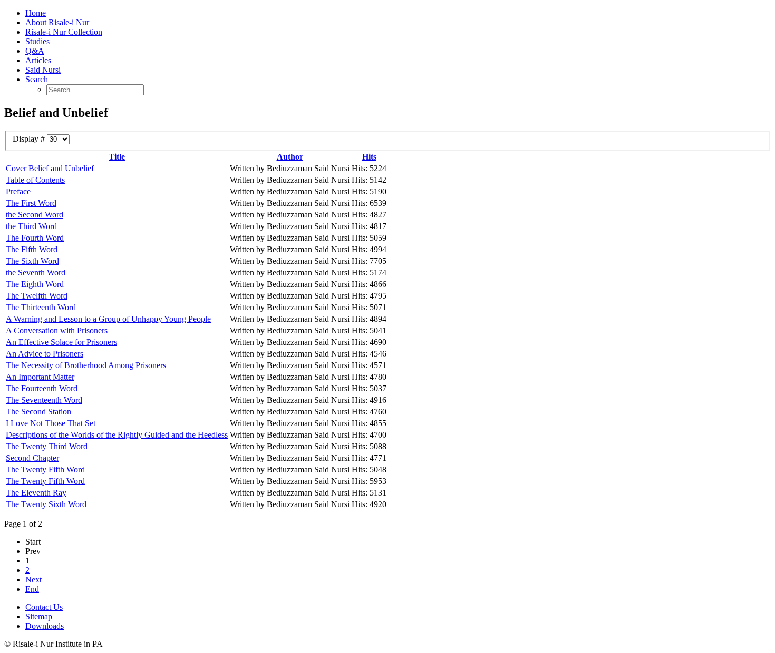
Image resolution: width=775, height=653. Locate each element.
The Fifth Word (31, 249)
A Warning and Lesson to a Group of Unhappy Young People (108, 318)
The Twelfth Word (36, 295)
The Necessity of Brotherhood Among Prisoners (86, 365)
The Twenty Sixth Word (46, 504)
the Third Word (31, 226)
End (32, 589)
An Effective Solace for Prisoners (61, 342)
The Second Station (38, 411)
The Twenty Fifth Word (45, 469)
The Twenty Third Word (47, 446)
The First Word (31, 203)
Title (117, 156)
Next (33, 579)
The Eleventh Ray (36, 492)
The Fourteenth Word (42, 388)
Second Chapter (32, 457)
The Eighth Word (35, 284)
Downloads (44, 625)
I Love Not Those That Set (50, 423)
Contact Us (44, 606)
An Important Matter (40, 376)
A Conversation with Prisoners (57, 330)
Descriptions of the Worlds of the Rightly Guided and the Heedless (117, 434)
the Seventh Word (35, 272)
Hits (369, 156)
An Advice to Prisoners (44, 353)
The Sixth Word (32, 260)
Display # (30, 138)
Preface (18, 191)
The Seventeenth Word (44, 399)
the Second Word (34, 214)
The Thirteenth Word (41, 307)
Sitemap (38, 616)
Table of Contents (35, 179)
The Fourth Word (35, 237)
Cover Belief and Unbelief (50, 168)
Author (290, 156)
